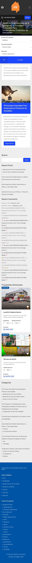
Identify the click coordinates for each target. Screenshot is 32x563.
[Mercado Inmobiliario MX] (16, 13)
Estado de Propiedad (7, 37)
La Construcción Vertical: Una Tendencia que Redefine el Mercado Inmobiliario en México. (14, 438)
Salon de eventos (8, 527)
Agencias (5, 495)
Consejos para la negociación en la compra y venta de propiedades (16, 418)
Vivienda (5, 456)
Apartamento (7, 542)
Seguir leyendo (9, 143)
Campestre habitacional (10, 509)
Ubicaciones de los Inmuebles (11, 484)
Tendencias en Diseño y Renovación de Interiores (16, 449)
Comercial (5, 514)
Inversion (5, 429)
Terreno (6, 529)
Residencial (6, 539)
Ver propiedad (16, 305)
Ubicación (4, 51)
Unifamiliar (7, 549)
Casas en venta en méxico (10, 399)
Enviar (28, 17)
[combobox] (16, 40)
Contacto (5, 492)
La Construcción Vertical (10, 431)
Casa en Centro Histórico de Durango (13, 172)
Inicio (4, 478)
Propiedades (6, 481)
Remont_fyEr (15, 203)
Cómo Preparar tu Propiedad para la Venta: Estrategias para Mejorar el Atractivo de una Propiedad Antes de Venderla (14, 406)
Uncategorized (7, 453)
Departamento (7, 534)
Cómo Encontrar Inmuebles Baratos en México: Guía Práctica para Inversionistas (15, 178)
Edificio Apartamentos (10, 517)
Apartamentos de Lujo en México (12, 394)
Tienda (5, 532)
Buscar (5, 155)
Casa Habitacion (7, 512)
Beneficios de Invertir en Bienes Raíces (13, 396)
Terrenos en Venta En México (11, 451)
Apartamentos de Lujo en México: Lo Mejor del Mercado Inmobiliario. (15, 193)
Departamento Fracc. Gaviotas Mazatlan (14, 169)
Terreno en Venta (9, 359)
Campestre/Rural (7, 504)
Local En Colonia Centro (12, 312)
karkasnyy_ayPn (17, 205)
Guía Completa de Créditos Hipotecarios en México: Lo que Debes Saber (14, 186)
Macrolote (6, 522)
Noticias (5, 489)
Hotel (5, 519)
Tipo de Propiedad (6, 44)
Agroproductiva (8, 507)
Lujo (4, 441)
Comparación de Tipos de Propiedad (13, 411)
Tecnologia (6, 444)
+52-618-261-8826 (9, 17)
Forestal (5, 537)
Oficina (5, 524)
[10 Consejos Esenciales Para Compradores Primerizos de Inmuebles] (16, 94)
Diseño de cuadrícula (8, 486)
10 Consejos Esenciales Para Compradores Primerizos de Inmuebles (15, 108)
